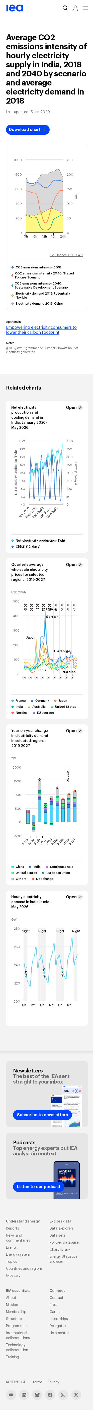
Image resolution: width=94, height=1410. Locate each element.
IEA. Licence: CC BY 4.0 (66, 255)
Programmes (16, 1326)
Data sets (57, 1235)
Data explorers (62, 1228)
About (11, 1298)
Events (11, 1247)
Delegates (58, 1326)
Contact (56, 1298)
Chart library (60, 1249)
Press (54, 1305)
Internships (59, 1319)
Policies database (64, 1242)
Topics (11, 1261)
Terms (37, 1382)
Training (12, 1357)
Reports (12, 1228)
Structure (14, 1319)
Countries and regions (24, 1269)
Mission (12, 1305)
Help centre (59, 1333)
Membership (16, 1312)
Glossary (13, 1276)
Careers (56, 1312)
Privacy (53, 1382)
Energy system (18, 1254)
